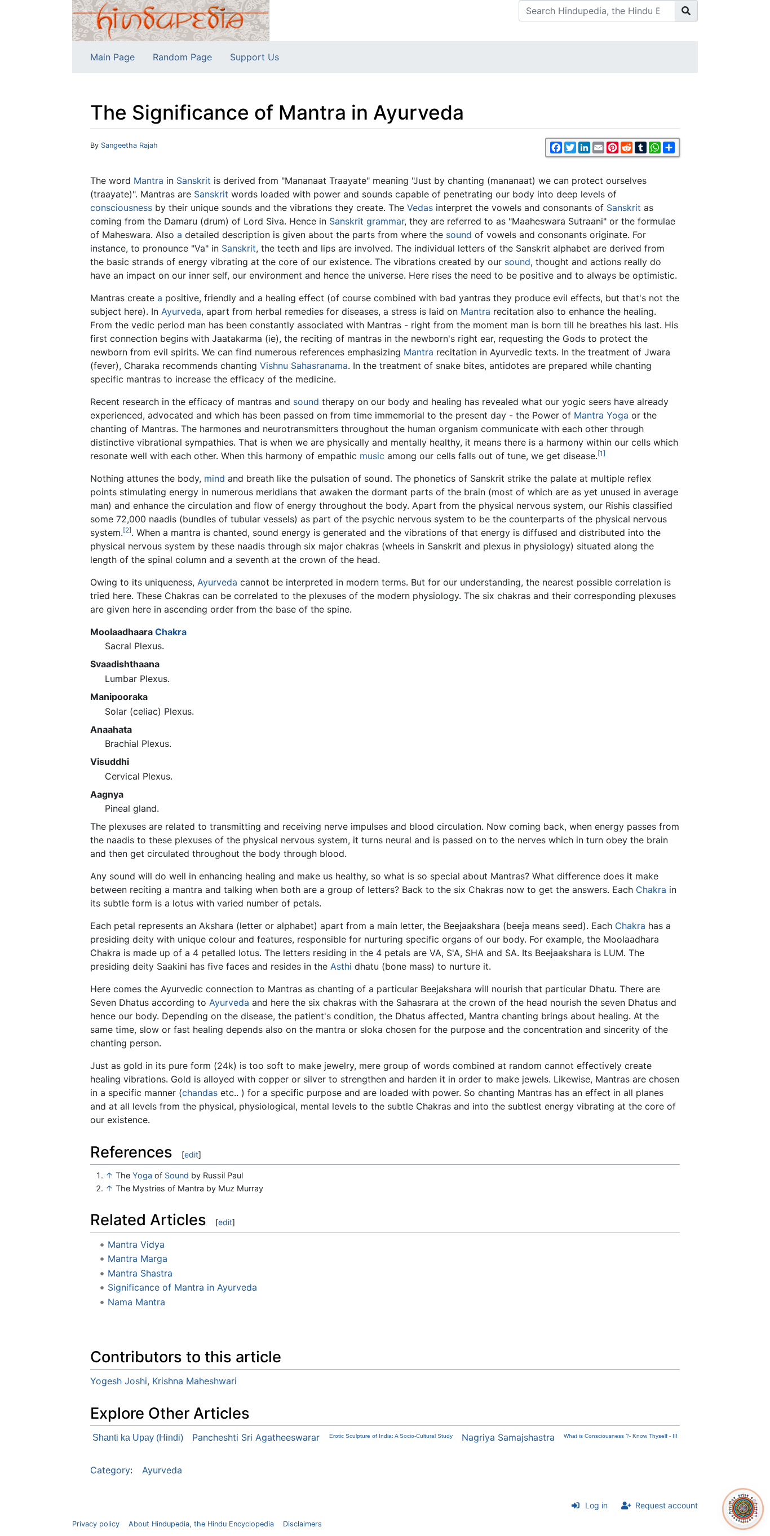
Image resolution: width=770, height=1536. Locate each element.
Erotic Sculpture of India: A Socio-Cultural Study (391, 1436)
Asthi (341, 966)
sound (459, 234)
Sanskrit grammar (366, 221)
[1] (601, 453)
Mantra (148, 180)
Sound (177, 1175)
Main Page (112, 57)
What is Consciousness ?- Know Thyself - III (621, 1436)
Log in (596, 1505)
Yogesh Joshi (118, 1381)
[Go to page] (686, 10)
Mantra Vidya (136, 1244)
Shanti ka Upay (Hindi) (137, 1437)
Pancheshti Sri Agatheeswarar (256, 1437)
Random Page (182, 57)
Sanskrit (193, 180)
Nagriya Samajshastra (508, 1437)
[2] (127, 530)
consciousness (121, 207)
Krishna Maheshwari (194, 1381)
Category (110, 1470)
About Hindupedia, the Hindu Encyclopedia (201, 1524)
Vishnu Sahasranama (304, 365)
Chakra (171, 631)
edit (191, 1154)
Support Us (254, 57)
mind (214, 478)
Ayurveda (181, 311)
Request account (666, 1505)
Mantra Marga (137, 1258)
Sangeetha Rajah (129, 145)
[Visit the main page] (170, 19)
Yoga (618, 415)
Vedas (420, 207)
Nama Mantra (136, 1302)
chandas (200, 1092)
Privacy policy (96, 1524)
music (372, 455)
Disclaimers (302, 1524)
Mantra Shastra (140, 1273)
